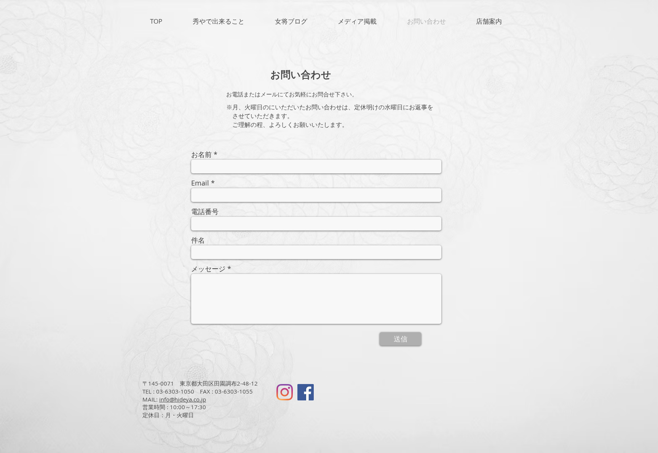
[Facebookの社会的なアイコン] (305, 392)
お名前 (201, 154)
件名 (198, 240)
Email (200, 182)
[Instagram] (284, 392)
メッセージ (208, 268)
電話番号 (205, 211)
